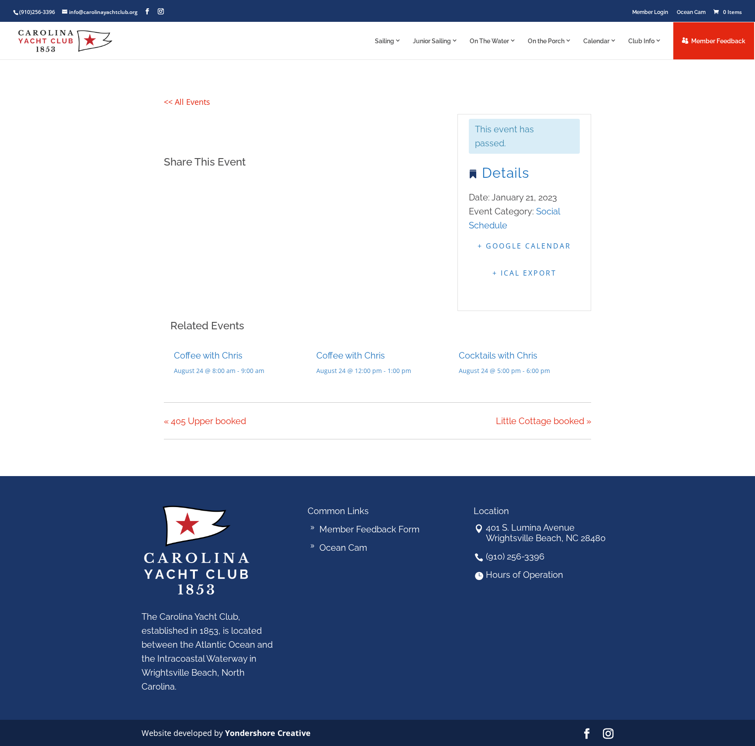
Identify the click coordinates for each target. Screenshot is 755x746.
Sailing (384, 41)
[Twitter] (193, 183)
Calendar (596, 41)
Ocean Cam (691, 12)
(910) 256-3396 (515, 556)
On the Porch (546, 41)
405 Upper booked (205, 421)
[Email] (216, 183)
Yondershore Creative (268, 733)
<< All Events (187, 102)
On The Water (489, 41)
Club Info (641, 41)
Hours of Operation (524, 575)
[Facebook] (173, 183)
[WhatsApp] (238, 183)
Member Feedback (718, 41)
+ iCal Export (524, 273)
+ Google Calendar (524, 246)
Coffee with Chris (208, 355)
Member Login (650, 12)
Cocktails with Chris (498, 355)
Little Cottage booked (543, 421)
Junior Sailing (432, 41)
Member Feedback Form (369, 529)
